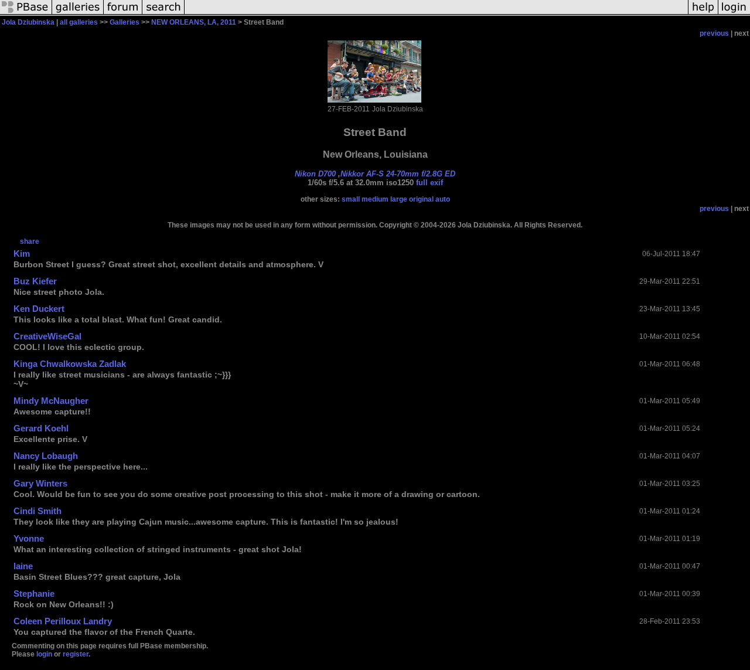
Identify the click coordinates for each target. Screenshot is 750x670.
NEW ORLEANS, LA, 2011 (193, 22)
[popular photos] (436, 14)
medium (375, 199)
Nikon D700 (315, 173)
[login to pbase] (734, 14)
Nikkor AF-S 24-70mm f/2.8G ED (397, 173)
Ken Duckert (38, 309)
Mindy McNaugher (50, 401)
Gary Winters (40, 483)
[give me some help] (703, 14)
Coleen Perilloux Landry (62, 621)
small (351, 199)
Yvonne (28, 538)
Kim (21, 254)
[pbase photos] (26, 14)
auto (442, 199)
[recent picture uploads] (78, 14)
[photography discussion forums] (123, 14)
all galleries (79, 22)
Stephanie (33, 593)
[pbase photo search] (163, 14)
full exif (429, 182)
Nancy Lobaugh (45, 456)
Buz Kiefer (35, 281)
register (75, 654)
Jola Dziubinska (28, 22)
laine (23, 566)
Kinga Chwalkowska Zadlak (69, 364)
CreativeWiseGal (47, 336)
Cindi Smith (37, 511)
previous (714, 33)
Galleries (124, 22)
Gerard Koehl (41, 428)
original (421, 199)
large (398, 199)
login (44, 654)
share (29, 241)
